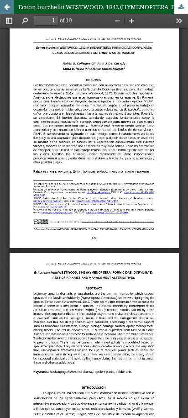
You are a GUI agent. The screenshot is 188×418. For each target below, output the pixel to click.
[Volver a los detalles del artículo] (7, 7)
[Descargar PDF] (181, 7)
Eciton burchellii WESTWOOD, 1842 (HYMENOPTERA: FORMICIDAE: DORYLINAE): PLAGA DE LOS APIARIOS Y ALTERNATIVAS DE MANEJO (103, 7)
